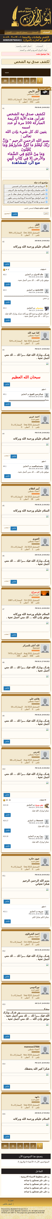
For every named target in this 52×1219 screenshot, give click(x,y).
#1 (3, 108)
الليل (37, 224)
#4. (4, 466)
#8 (3, 662)
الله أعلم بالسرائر (31, 645)
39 (5, 80)
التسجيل (35, 32)
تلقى (37, 102)
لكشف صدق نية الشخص (31, 62)
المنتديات (46, 32)
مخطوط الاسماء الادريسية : (31, 1176)
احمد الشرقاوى (32, 934)
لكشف (26, 208)
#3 (3, 350)
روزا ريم (40, 836)
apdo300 (39, 290)
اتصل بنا (10, 1200)
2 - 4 (7, 269)
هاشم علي (34, 698)
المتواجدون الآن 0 (42, 1162)
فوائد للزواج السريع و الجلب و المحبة (33, 50)
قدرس (36, 752)
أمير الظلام (34, 488)
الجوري (36, 539)
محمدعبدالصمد (37, 466)
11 (13, 80)
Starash (39, 820)
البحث (9, 32)
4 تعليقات (43, 269)
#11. (5, 912)
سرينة (40, 911)
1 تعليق (44, 389)
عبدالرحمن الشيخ (36, 394)
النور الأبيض (33, 91)
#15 (4, 1114)
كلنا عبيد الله (33, 333)
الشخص (31, 208)
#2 (3, 242)
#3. (4, 394)
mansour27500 (31, 1047)
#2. (4, 275)
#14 (4, 1064)
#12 (4, 951)
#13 (4, 1004)
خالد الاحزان (38, 274)
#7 (3, 609)
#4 (3, 434)
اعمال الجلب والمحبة (23, 46)
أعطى (24, 102)
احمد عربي (34, 416)
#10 (4, 769)
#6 (3, 556)
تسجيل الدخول (21, 32)
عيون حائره (34, 858)
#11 (4, 876)
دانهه (37, 1097)
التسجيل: (35, 99)
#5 (3, 506)
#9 (3, 716)
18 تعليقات (42, 800)
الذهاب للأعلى (7, 1204)
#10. (5, 805)
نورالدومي (34, 987)
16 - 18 (8, 800)
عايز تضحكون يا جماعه (33, 1180)
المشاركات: (17, 99)
